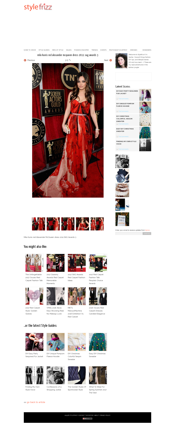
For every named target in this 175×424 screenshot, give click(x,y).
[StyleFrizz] (38, 12)
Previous (31, 60)
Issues (68, 50)
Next (106, 60)
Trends (95, 50)
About (96, 415)
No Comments (124, 99)
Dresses (133, 50)
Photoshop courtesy (118, 50)
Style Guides (44, 50)
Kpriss (147, 230)
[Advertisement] (87, 31)
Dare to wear (30, 50)
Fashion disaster (81, 50)
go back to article (36, 402)
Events (103, 50)
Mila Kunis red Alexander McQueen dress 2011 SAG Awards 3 (67, 55)
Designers (146, 50)
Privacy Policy (105, 415)
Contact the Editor (86, 415)
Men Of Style (57, 50)
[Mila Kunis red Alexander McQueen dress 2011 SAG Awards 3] (68, 130)
